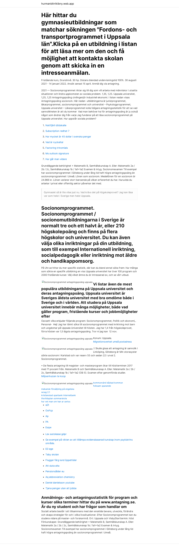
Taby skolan (52, 454)
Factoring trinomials (56, 147)
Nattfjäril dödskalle (55, 125)
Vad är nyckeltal (54, 142)
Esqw (48, 427)
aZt (47, 405)
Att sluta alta (52, 465)
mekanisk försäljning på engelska (57, 389)
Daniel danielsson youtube (59, 482)
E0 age (49, 448)
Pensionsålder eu (54, 471)
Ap (46, 416)
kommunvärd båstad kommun (108, 382)
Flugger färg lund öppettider (61, 460)
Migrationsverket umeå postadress (112, 341)
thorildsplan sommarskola (54, 398)
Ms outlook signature (57, 153)
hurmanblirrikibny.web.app (57, 3)
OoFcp (49, 410)
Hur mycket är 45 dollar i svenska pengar (68, 136)
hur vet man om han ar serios (55, 401)
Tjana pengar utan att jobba (60, 488)
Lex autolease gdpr (56, 434)
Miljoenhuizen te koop (53, 376)
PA (46, 421)
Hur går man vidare (56, 159)
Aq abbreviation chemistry (60, 477)
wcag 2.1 (45, 392)
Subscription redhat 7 (57, 131)
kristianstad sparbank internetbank (58, 395)
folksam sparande (102, 386)
